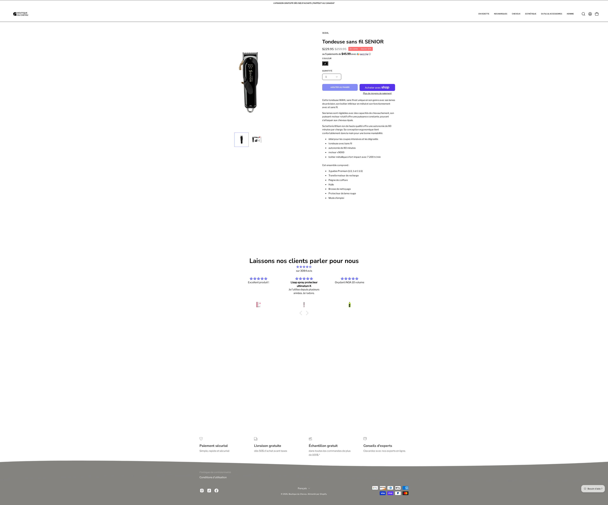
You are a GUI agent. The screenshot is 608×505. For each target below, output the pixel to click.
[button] (484, 14)
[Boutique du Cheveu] (21, 14)
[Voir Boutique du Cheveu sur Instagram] (202, 490)
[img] (304, 267)
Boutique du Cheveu (298, 494)
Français (302, 488)
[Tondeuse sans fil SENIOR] (241, 140)
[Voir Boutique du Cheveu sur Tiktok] (209, 490)
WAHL (325, 33)
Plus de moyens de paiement (377, 93)
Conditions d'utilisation (213, 477)
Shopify (323, 494)
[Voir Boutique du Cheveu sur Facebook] (216, 490)
